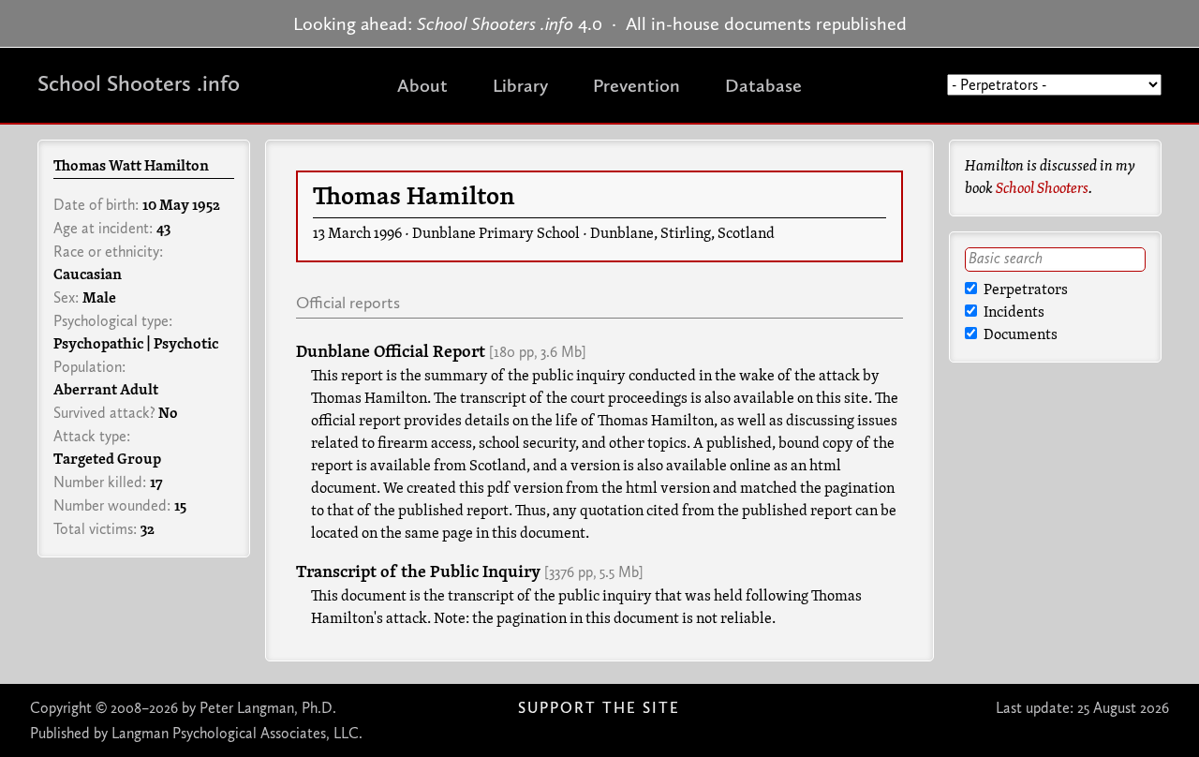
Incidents (1012, 313)
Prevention (636, 85)
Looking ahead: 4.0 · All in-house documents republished (600, 23)
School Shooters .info (138, 82)
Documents (1019, 335)
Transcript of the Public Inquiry (418, 573)
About (422, 85)
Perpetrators (1024, 290)
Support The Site (599, 708)
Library (520, 85)
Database (763, 85)
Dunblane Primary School (496, 234)
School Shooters (1042, 189)
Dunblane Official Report (390, 353)
